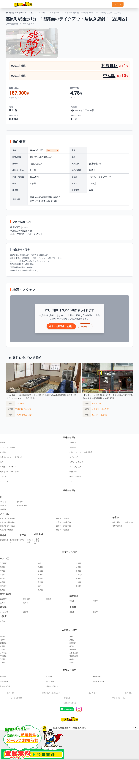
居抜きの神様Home (17, 12)
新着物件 (3, 676)
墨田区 (2, 567)
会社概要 (67, 698)
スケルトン (4, 476)
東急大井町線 (18, 65)
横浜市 (72, 601)
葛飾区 (40, 590)
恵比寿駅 (3, 643)
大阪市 (2, 621)
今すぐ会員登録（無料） (61, 326)
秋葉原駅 (73, 643)
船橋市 (72, 612)
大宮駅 (2, 662)
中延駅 (109, 75)
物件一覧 (10, 693)
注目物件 (49, 676)
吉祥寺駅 (3, 653)
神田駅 (72, 646)
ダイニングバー (75, 457)
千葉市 (95, 612)
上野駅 (2, 649)
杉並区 (78, 586)
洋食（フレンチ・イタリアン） (11, 457)
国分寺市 (26, 599)
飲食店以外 (74, 471)
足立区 (40, 582)
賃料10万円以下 (98, 681)
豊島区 (40, 578)
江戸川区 (3, 586)
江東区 (2, 575)
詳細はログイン (52, 150)
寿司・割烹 (74, 447)
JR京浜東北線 (22, 505)
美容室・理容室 (75, 476)
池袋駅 (2, 640)
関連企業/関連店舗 (69, 703)
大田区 (78, 567)
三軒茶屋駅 (74, 653)
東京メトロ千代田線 (7, 526)
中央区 (2, 571)
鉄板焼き (3, 452)
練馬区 (2, 582)
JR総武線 (3, 505)
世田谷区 (79, 575)
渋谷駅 (2, 636)
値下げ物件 (50, 681)
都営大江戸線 (117, 526)
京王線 (22, 540)
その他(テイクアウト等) (82, 110)
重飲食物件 (97, 676)
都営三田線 (116, 522)
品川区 (44, 12)
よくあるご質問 (16, 698)
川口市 (25, 612)
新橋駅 (72, 640)
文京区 (78, 563)
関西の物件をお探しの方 (51, 693)
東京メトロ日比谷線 (7, 522)
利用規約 (128, 693)
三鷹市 (48, 599)
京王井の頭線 (30, 541)
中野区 (2, 578)
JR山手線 (3, 502)
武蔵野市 (3, 599)
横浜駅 (72, 659)
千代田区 (3, 563)
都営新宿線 (129, 522)
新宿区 (40, 571)
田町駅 (2, 659)
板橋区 (2, 590)
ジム (71, 481)
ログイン (117, 4)
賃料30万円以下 (52, 686)
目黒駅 (2, 646)
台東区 (78, 571)
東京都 (33, 12)
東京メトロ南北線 (62, 530)
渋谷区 (78, 582)
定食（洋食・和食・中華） (10, 471)
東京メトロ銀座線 (62, 518)
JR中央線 (20, 502)
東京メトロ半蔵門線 (63, 522)
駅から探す (93, 693)
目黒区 (40, 575)
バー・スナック (75, 467)
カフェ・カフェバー (77, 462)
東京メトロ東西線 (6, 530)
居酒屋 (2, 442)
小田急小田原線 (36, 541)
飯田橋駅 (73, 649)
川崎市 (95, 601)
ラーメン (73, 442)
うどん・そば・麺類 (7, 447)
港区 (39, 563)
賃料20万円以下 (6, 686)
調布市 (25, 603)
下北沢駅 (3, 656)
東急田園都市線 (15, 541)
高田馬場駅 (74, 656)
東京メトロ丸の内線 (7, 518)
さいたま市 (4, 612)
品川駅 (72, 662)
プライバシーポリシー (120, 698)
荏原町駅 (55, 12)
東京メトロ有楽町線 (63, 526)
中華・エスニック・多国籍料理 (81, 452)
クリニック (4, 481)
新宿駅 (72, 636)
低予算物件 (4, 681)
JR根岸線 (3, 509)
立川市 (2, 603)
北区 (39, 586)
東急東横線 (4, 540)
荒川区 (78, 578)
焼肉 (1, 462)
